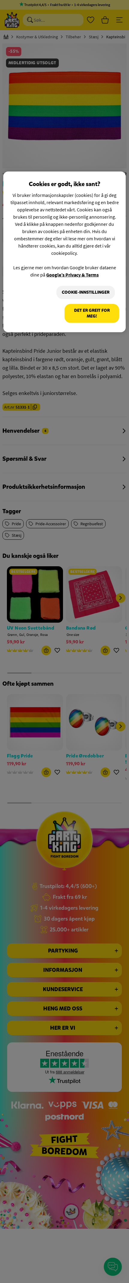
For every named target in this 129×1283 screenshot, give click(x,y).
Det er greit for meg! (92, 313)
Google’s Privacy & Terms (72, 275)
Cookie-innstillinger (86, 292)
